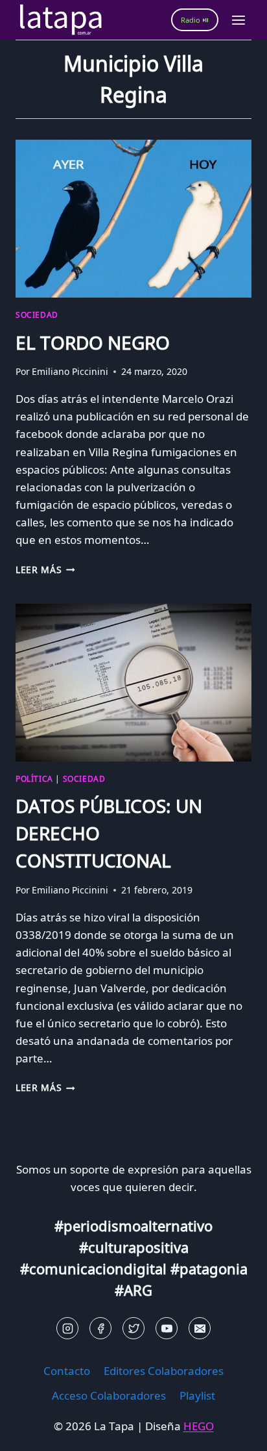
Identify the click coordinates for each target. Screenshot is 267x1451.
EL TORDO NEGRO (93, 342)
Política (34, 778)
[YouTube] (167, 1328)
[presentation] (133, 219)
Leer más (45, 569)
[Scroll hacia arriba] (32, 1431)
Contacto (66, 1370)
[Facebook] (100, 1328)
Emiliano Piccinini (70, 371)
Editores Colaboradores (164, 1370)
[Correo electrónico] (200, 1328)
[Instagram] (67, 1328)
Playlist (197, 1395)
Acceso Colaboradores (109, 1395)
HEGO (198, 1426)
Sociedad (37, 314)
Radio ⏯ (195, 20)
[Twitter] (133, 1328)
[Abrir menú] (238, 19)
